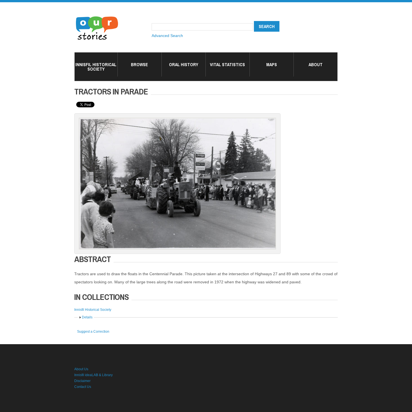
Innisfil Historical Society (95, 66)
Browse (139, 64)
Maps (271, 64)
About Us (81, 369)
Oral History (183, 64)
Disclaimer (82, 381)
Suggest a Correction (93, 332)
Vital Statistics (227, 64)
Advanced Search (167, 35)
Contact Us (82, 387)
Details (87, 317)
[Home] (97, 17)
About (316, 64)
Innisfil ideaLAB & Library (93, 375)
